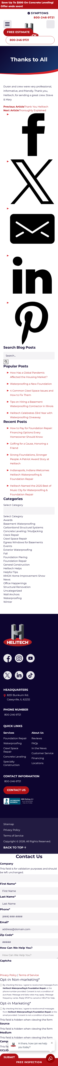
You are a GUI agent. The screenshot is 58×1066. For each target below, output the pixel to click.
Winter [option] (7, 601)
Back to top (13, 847)
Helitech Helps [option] (12, 568)
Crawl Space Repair (10, 750)
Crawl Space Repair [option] (15, 538)
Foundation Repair (15, 738)
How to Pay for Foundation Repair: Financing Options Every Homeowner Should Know (31, 432)
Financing (38, 758)
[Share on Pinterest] (32, 323)
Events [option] (7, 546)
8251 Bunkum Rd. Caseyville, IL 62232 (18, 697)
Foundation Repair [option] (15, 560)
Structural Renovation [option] (17, 587)
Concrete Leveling (14, 756)
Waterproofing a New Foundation (31, 383)
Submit (9, 1057)
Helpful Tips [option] (10, 572)
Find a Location (21, 17)
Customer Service (43, 753)
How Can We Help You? (16, 947)
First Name (8, 883)
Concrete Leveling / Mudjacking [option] (23, 531)
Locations (37, 763)
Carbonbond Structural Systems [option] (23, 527)
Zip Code (6, 934)
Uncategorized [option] (12, 590)
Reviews (37, 738)
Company (6, 863)
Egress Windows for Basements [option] (23, 542)
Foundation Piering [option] (15, 557)
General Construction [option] (16, 564)
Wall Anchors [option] (11, 594)
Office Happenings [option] (15, 583)
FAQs (35, 743)
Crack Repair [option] (11, 534)
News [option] (6, 579)
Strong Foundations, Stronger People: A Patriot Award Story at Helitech (29, 459)
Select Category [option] (13, 516)
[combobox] (29, 553)
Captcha (5, 960)
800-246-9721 (44, 17)
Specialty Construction (11, 763)
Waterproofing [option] (12, 598)
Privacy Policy (11, 829)
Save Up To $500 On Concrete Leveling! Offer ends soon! (27, 4)
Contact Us (16, 790)
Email (4, 922)
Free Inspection (29, 1062)
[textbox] (29, 511)
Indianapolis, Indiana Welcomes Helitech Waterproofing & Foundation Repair (29, 474)
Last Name (8, 896)
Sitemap (8, 824)
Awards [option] (8, 520)
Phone (5, 909)
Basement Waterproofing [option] (19, 523)
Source (5, 1023)
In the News (39, 748)
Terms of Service (13, 835)
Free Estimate (18, 32)
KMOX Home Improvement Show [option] (24, 575)
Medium (5, 1032)
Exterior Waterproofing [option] (17, 549)
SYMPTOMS (39, 13)
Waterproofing (12, 743)
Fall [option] (5, 553)
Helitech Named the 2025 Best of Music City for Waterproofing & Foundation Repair (30, 490)
